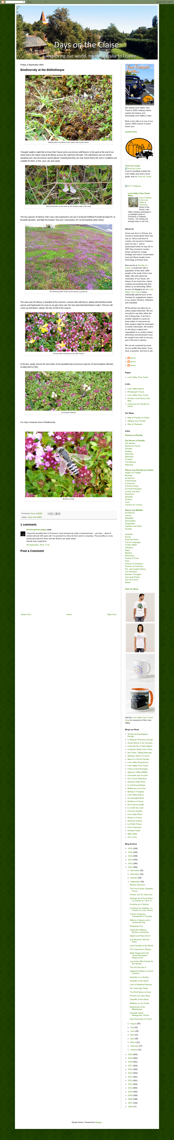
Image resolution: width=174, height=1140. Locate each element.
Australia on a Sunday (139, 977)
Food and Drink (131, 539)
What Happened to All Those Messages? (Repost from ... (139, 955)
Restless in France (136, 801)
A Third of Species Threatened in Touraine (141, 915)
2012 (130, 1084)
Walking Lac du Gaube (139, 1003)
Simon (133, 358)
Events (128, 537)
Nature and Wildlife (134, 510)
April (132, 1038)
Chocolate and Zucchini (138, 775)
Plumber (128, 448)
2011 (130, 1088)
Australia (129, 534)
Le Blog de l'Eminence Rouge (140, 740)
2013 (130, 1080)
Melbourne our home (137, 788)
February (134, 1046)
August (133, 1023)
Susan (133, 365)
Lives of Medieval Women (141, 984)
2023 (130, 860)
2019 (130, 1058)
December (135, 870)
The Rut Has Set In (138, 967)
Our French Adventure (137, 778)
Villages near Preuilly (136, 421)
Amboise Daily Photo (136, 782)
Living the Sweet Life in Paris (140, 749)
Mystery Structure (137, 885)
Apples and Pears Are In (140, 936)
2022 (130, 863)
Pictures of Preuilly (134, 435)
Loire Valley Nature (136, 389)
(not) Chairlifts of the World (141, 946)
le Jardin (128, 459)
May (132, 1035)
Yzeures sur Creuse (133, 505)
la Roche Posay (132, 486)
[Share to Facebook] (56, 513)
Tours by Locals (132, 166)
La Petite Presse (135, 824)
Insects (128, 515)
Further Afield (131, 545)
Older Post (111, 614)
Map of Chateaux (135, 424)
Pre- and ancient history (135, 569)
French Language (132, 542)
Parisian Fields (134, 830)
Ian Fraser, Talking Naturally (140, 752)
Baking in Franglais (136, 792)
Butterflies (129, 518)
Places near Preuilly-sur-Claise (139, 470)
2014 (130, 1077)
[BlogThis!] (51, 513)
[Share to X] (54, 513)
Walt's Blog (132, 834)
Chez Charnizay (134, 827)
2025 (130, 852)
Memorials (129, 556)
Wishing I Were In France (138, 756)
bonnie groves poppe (36, 529)
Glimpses (129, 547)
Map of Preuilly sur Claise (138, 417)
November (135, 874)
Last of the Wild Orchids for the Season (141, 962)
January (134, 1050)
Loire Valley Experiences (138, 762)
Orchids (128, 529)
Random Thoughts (133, 574)
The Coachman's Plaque (140, 949)
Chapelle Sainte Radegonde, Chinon (139, 1014)
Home (69, 614)
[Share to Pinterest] (59, 513)
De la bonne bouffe (136, 805)
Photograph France (136, 392)
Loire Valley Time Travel (138, 377)
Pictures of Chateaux (134, 564)
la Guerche (130, 483)
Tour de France (131, 580)
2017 (130, 1066)
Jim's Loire (132, 837)
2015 (130, 1073)
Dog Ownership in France (141, 1019)
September (135, 881)
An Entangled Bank (136, 798)
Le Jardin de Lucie (135, 808)
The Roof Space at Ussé (140, 992)
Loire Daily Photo (135, 814)
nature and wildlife (35, 517)
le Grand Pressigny (133, 489)
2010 (130, 1092)
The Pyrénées (131, 571)
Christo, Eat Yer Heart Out (141, 894)
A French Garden (135, 811)
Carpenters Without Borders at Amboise (139, 931)
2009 (130, 1095)
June (132, 1031)
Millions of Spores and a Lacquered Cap (140, 921)
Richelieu (129, 497)
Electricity (129, 454)
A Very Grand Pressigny (138, 769)
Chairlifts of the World (139, 981)
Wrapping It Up (136, 926)
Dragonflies (130, 523)
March (133, 1042)
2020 (130, 1054)
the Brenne (130, 478)
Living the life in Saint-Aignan (140, 746)
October (134, 878)
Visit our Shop (131, 589)
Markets (128, 553)
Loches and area (132, 491)
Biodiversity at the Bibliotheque (137, 1008)
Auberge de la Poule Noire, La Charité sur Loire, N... (141, 899)
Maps (127, 550)
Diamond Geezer (135, 821)
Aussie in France (135, 817)
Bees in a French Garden (138, 759)
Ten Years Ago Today (139, 988)
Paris (127, 561)
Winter (128, 582)
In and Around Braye (136, 785)
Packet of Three (132, 558)
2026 (130, 848)
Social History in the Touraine (140, 743)
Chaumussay (130, 481)
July (132, 1027)
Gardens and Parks (133, 526)
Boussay (128, 475)
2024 (130, 856)
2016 (130, 1069)
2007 (130, 1103)
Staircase (129, 465)
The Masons (130, 462)
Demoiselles (130, 521)
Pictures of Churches (134, 566)
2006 (130, 1106)
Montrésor (129, 494)
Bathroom (129, 457)
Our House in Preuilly (135, 440)
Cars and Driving (132, 577)
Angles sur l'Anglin (133, 473)
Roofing (128, 451)
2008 (130, 1099)
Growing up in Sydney (139, 904)
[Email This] (49, 513)
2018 (130, 1062)
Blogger (98, 1122)
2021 (130, 867)
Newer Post (26, 614)
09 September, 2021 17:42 (38, 545)
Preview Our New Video (140, 996)
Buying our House (132, 446)
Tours (127, 502)
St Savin (128, 499)
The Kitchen (130, 443)
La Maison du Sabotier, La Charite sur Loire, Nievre (141, 909)
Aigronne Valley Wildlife (137, 772)
